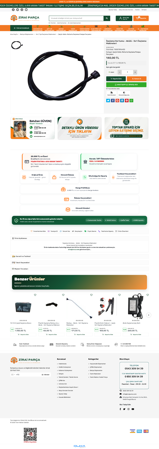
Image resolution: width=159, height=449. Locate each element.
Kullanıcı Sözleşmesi (65, 370)
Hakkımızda (62, 364)
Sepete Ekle (117, 79)
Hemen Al (137, 79)
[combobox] (12, 375)
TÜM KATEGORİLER (22, 28)
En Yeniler (52, 23)
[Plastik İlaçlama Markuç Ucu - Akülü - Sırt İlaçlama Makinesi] (25, 306)
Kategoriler (93, 359)
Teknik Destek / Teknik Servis (68, 377)
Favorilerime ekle (114, 89)
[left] (10, 315)
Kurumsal (61, 359)
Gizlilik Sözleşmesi (65, 367)
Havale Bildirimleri (65, 397)
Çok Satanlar (62, 23)
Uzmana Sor (63, 384)
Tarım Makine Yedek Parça (99, 377)
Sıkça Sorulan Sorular (126, 9)
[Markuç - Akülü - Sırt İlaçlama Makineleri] (54, 306)
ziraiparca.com (73, 249)
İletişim (144, 9)
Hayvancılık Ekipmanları (98, 364)
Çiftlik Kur (62, 380)
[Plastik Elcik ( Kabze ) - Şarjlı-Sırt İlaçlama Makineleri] (82, 306)
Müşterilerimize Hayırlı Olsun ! (68, 387)
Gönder (46, 374)
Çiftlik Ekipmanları (96, 367)
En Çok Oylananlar (74, 23)
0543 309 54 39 (128, 391)
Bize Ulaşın (124, 359)
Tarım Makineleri (95, 374)
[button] (141, 18)
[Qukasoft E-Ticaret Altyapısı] (79, 446)
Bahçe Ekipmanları (96, 370)
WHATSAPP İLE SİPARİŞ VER (127, 85)
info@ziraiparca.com (130, 394)
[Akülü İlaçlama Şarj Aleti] (110, 306)
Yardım (137, 9)
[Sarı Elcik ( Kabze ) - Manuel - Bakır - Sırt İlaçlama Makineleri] (138, 306)
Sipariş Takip (113, 9)
